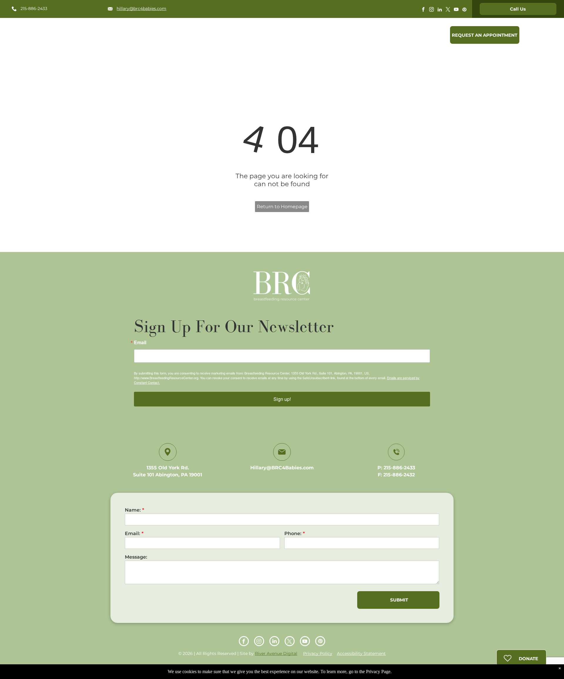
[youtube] (456, 10)
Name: (133, 510)
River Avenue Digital (276, 653)
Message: (136, 557)
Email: (132, 533)
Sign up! (282, 399)
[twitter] (447, 10)
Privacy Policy (317, 653)
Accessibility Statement (361, 653)
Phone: (292, 533)
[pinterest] (464, 10)
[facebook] (423, 10)
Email (140, 342)
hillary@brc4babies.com (141, 8)
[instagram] (431, 10)
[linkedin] (439, 10)
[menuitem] (230, 36)
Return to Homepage (282, 206)
